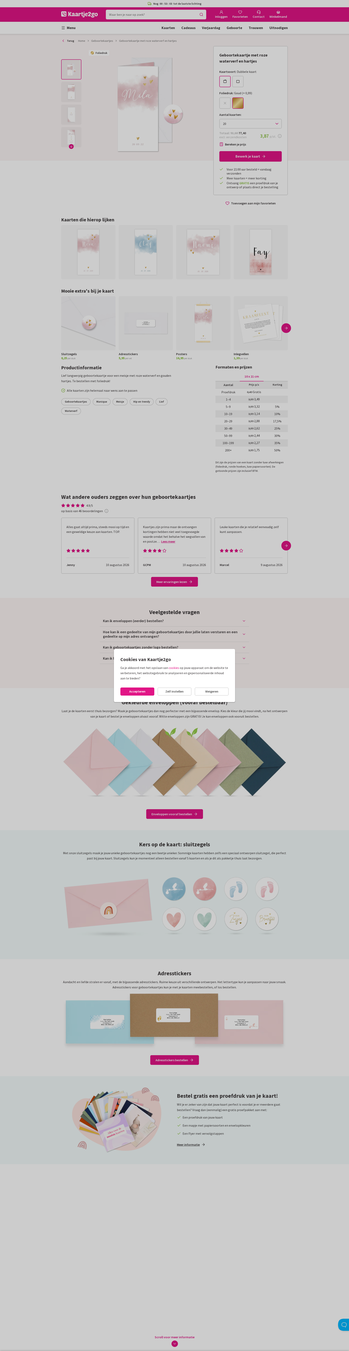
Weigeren (211, 691)
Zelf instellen (174, 691)
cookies (174, 668)
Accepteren (137, 691)
